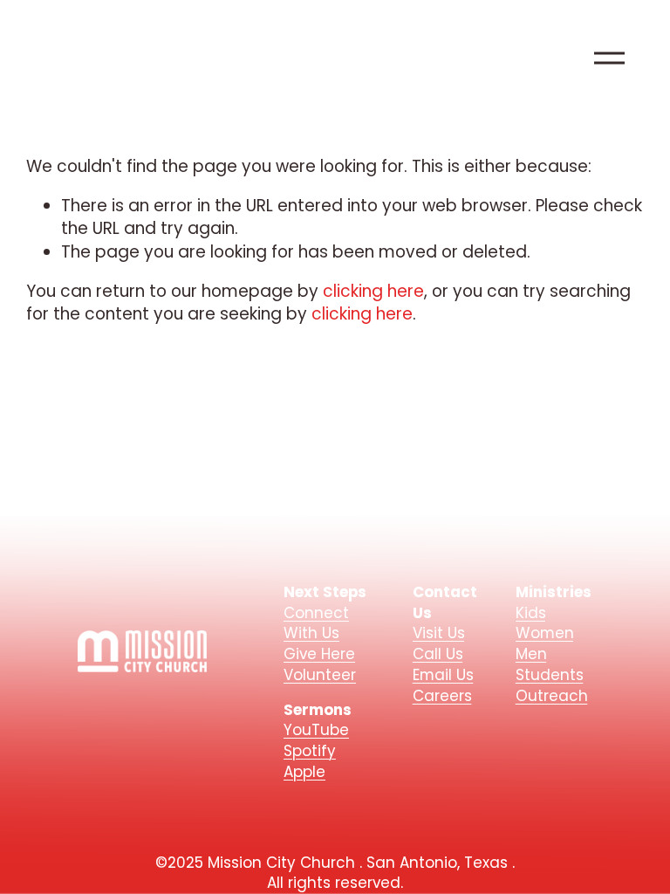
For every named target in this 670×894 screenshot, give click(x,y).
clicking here (373, 291)
